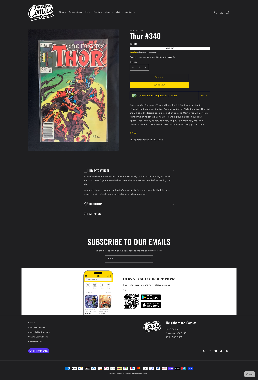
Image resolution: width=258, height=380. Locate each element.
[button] (62, 12)
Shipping (133, 52)
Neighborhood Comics (124, 373)
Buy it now (159, 85)
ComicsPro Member (37, 327)
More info (204, 95)
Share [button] (135, 133)
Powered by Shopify (140, 373)
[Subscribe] (149, 258)
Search (31, 323)
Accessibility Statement (39, 332)
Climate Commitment (38, 337)
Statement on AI (35, 342)
